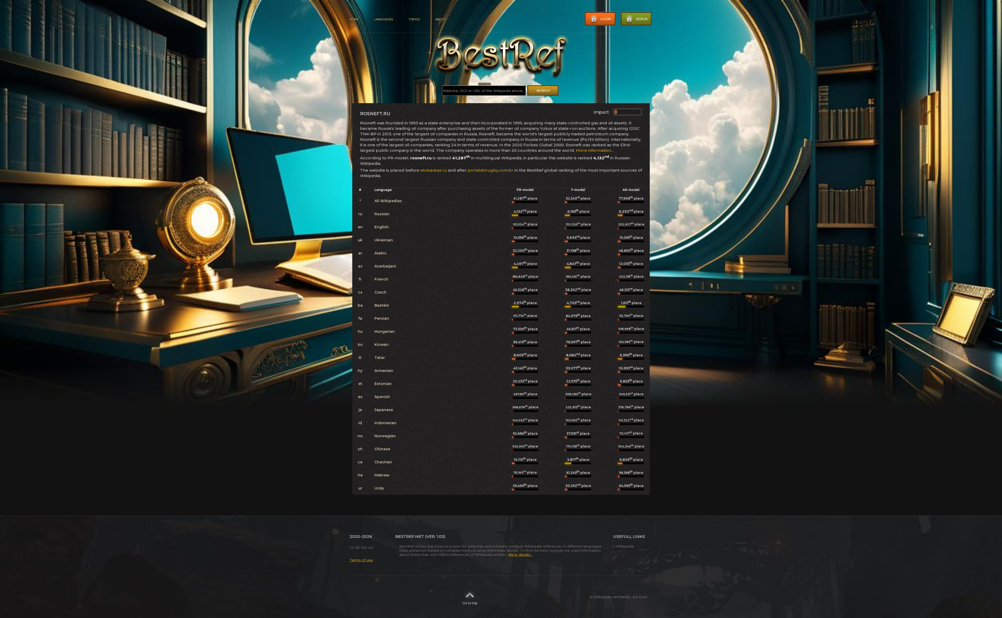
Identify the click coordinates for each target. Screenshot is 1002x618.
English (381, 227)
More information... (594, 150)
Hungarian (384, 331)
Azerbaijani (385, 266)
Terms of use (361, 560)
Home (354, 19)
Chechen (383, 462)
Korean (381, 344)
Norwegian (385, 436)
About (440, 19)
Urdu (379, 488)
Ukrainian (383, 240)
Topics (414, 19)
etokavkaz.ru (433, 170)
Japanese (383, 409)
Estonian (383, 383)
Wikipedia (625, 546)
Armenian (383, 370)
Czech (380, 292)
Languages (383, 19)
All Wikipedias (388, 201)
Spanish (382, 396)
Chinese (382, 449)
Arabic (380, 253)
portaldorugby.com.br (491, 170)
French (381, 279)
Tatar (379, 357)
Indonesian (385, 423)
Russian (382, 214)
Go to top (469, 603)
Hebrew (382, 475)
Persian (381, 318)
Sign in (641, 19)
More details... (520, 554)
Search (543, 90)
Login (605, 19)
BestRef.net (409, 536)
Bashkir (381, 305)
